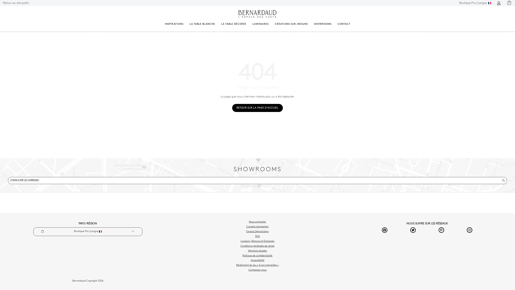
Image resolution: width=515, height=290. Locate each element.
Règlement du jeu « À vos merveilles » (257, 265)
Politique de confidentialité (257, 256)
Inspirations (174, 24)
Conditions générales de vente (257, 246)
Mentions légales (257, 251)
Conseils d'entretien (257, 227)
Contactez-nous (257, 270)
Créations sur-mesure (291, 24)
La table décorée (233, 24)
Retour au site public (16, 3)
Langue (473, 3)
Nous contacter (257, 222)
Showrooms (323, 24)
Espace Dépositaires (257, 231)
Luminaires (260, 24)
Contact (344, 24)
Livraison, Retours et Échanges (257, 241)
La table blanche (202, 24)
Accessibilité (257, 260)
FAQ (257, 236)
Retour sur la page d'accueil (257, 108)
